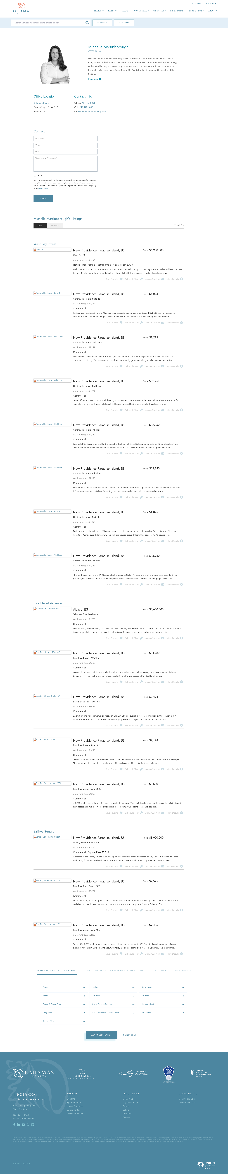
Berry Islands (147, 987)
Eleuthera (145, 995)
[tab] (40, 225)
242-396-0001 (88, 103)
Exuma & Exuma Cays (52, 1004)
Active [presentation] (40, 226)
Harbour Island (148, 1004)
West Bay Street (45, 244)
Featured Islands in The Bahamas (56, 970)
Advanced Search (101, 23)
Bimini (45, 995)
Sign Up (213, 4)
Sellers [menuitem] (124, 11)
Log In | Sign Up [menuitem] (130, 1102)
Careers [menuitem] (126, 1117)
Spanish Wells (48, 1021)
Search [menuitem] (97, 11)
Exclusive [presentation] (55, 225)
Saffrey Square (44, 831)
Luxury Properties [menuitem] (75, 1106)
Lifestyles (160, 970)
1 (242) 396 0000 (194, 4)
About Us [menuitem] (127, 1113)
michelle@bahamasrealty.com (91, 111)
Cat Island (96, 995)
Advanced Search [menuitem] (75, 1113)
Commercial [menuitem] (140, 11)
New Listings (183, 970)
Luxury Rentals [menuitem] (73, 1109)
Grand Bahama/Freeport (102, 1004)
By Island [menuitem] (71, 1098)
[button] (87, 23)
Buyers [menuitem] (111, 11)
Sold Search (125, 23)
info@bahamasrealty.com (29, 1099)
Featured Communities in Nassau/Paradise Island (115, 970)
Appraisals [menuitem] (158, 11)
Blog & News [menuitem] (195, 11)
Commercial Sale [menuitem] (187, 1098)
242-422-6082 (86, 107)
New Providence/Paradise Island (105, 1012)
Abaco (45, 987)
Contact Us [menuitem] (128, 1098)
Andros (95, 987)
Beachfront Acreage (48, 603)
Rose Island (146, 1012)
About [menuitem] (211, 11)
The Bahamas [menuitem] (176, 11)
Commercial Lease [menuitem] (187, 1102)
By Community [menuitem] (74, 1102)
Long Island (47, 1012)
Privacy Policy (43, 188)
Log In (204, 4)
